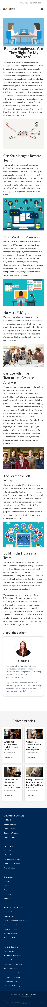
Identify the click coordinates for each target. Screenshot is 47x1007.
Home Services (10, 951)
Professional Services (12, 955)
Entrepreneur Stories (12, 859)
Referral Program (10, 933)
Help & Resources (13, 907)
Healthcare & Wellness (13, 964)
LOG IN (40, 3)
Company (9, 877)
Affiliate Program (10, 929)
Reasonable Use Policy (20, 994)
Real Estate (8, 960)
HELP (27, 3)
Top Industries (12, 946)
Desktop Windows (11, 833)
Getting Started (10, 916)
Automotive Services (12, 981)
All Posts (7, 850)
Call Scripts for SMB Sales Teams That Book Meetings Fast (34, 745)
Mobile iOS (8, 820)
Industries (8, 894)
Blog (5, 890)
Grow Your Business (12, 863)
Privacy (33, 994)
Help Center (9, 912)
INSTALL (21, 3)
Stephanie (9, 753)
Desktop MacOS (10, 829)
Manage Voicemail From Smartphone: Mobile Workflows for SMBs (34, 783)
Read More (9, 757)
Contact (7, 881)
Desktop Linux (9, 837)
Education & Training (12, 986)
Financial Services (11, 968)
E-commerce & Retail (12, 977)
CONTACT (33, 3)
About (6, 885)
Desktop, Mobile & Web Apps (15, 920)
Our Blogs (9, 846)
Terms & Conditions (23, 996)
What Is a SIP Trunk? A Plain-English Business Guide (11, 745)
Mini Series (8, 855)
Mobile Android (10, 824)
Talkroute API (9, 938)
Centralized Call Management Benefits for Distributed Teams (12, 783)
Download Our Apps (15, 815)
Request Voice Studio (12, 925)
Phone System (9, 868)
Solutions (7, 898)
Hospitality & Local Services (15, 973)
